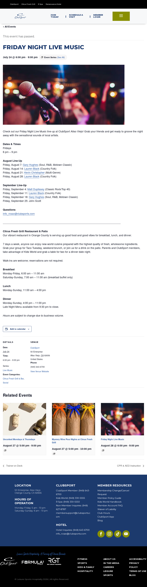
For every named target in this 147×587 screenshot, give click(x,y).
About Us (109, 559)
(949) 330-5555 (77, 498)
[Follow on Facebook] (101, 534)
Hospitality (85, 571)
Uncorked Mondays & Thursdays (19, 439)
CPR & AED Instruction (129, 465)
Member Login (98, 16)
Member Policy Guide (109, 498)
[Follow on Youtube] (126, 534)
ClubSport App (105, 516)
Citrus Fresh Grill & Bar (13, 378)
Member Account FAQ (110, 505)
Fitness (82, 559)
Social (5, 382)
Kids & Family (86, 567)
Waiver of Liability (106, 509)
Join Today (55, 16)
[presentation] (24, 419)
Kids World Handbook (109, 501)
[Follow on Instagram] (109, 534)
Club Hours (103, 513)
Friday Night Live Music (112, 439)
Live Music (7, 370)
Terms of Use (137, 571)
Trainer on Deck (14, 465)
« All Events (9, 26)
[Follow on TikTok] (117, 534)
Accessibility (137, 559)
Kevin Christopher (34, 172)
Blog (100, 520)
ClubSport (34, 347)
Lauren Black (31, 168)
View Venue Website (39, 371)
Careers (108, 567)
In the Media (111, 563)
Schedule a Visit (76, 16)
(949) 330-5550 (71, 501)
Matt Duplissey (35, 189)
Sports (82, 563)
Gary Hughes (30, 164)
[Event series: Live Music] (103, 450)
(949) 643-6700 (81, 530)
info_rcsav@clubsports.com (19, 213)
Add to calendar (18, 328)
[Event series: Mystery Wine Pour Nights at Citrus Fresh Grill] (54, 454)
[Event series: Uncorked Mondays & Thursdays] (5, 450)
